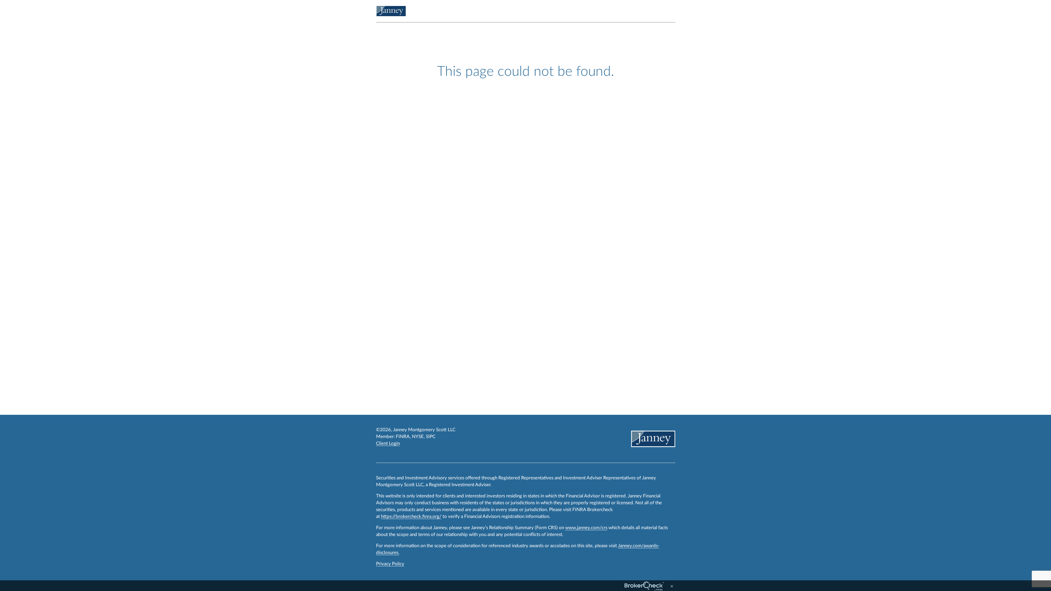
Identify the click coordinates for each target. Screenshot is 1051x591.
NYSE (418, 436)
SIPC (430, 436)
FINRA (403, 436)
